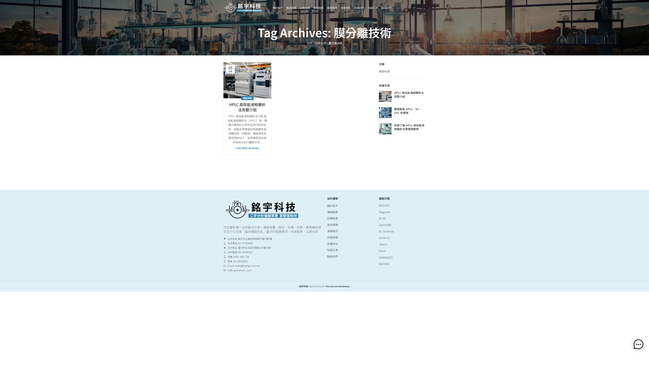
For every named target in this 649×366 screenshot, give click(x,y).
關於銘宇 (332, 206)
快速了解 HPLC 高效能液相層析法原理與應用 (409, 127)
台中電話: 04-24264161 (240, 252)
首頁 (309, 43)
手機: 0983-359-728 (238, 256)
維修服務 (332, 225)
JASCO (383, 244)
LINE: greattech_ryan (240, 270)
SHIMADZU (386, 257)
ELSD (382, 218)
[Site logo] (243, 7)
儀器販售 (332, 212)
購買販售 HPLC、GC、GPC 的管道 (408, 111)
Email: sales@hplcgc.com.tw (244, 265)
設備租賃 (332, 218)
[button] (638, 355)
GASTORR (385, 225)
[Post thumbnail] (385, 96)
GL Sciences (386, 231)
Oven (382, 251)
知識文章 (320, 43)
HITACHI (384, 238)
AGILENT (384, 205)
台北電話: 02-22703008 (240, 243)
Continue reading (247, 148)
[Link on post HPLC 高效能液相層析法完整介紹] (247, 80)
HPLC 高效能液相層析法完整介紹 (247, 107)
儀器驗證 (332, 231)
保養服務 (332, 237)
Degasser (384, 212)
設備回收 (332, 244)
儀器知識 (247, 98)
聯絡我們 (332, 256)
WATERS (384, 264)
